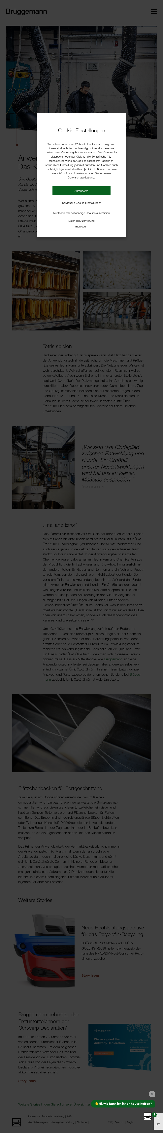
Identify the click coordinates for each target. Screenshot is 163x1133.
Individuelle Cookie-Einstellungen (82, 202)
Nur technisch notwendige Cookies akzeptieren (81, 213)
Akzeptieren (81, 190)
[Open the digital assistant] (147, 1116)
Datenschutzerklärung (81, 220)
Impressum (81, 226)
